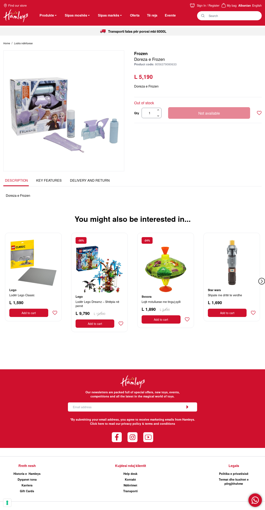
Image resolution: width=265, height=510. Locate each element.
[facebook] (117, 437)
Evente (170, 15)
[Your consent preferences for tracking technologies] (7, 503)
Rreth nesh (27, 465)
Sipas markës (108, 15)
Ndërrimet (130, 485)
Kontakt (130, 479)
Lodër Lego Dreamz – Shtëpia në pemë (97, 304)
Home (7, 43)
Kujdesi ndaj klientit (130, 465)
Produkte (47, 15)
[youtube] (148, 437)
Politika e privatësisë (233, 474)
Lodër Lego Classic (22, 295)
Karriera (27, 485)
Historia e (27, 474)
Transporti (130, 491)
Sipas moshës (76, 15)
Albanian (244, 5)
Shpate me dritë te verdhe (225, 295)
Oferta (135, 15)
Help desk (130, 474)
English (257, 5)
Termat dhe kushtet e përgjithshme (234, 481)
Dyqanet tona (27, 479)
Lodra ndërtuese (23, 43)
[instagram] (132, 437)
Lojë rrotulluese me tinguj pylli (161, 302)
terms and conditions (160, 423)
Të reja (152, 15)
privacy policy (131, 423)
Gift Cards (27, 491)
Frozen (141, 53)
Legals (234, 465)
